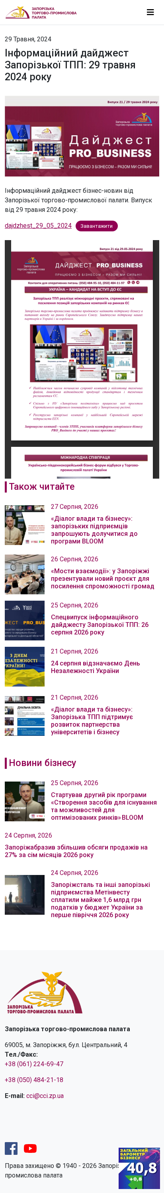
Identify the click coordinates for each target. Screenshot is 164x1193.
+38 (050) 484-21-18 (34, 1080)
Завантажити (96, 226)
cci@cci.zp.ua (45, 1096)
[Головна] (44, 12)
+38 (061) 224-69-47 (34, 1064)
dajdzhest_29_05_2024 (38, 225)
